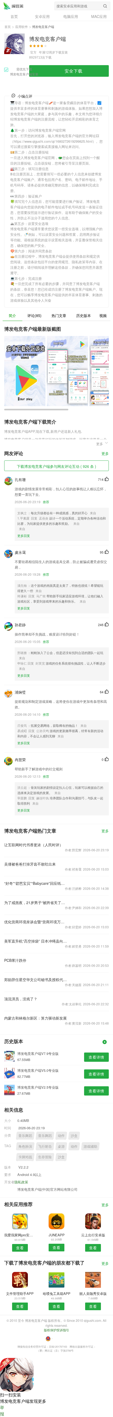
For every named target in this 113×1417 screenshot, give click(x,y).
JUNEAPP (57, 1234)
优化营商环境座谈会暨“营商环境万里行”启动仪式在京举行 (35, 921)
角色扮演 (25, 1146)
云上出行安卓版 (93, 1234)
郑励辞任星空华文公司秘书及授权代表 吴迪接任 (35, 979)
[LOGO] (13, 6)
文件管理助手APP (20, 1293)
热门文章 (59, 315)
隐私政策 (21, 1181)
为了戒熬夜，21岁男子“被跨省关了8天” (35, 902)
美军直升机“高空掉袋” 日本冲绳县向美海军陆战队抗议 (35, 941)
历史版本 (83, 315)
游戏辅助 (90, 1146)
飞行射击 (45, 1146)
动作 (61, 1135)
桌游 (61, 1146)
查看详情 (96, 1057)
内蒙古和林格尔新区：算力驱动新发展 (35, 1018)
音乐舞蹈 (25, 1135)
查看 (20, 1247)
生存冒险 (45, 1156)
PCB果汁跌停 (15, 960)
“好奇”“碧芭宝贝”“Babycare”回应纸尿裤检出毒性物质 (35, 883)
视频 (103, 315)
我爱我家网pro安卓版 (19, 1234)
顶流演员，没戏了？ (20, 998)
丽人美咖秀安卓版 (93, 1293)
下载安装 (61, 52)
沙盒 (74, 1135)
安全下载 (74, 71)
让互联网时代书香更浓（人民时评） (33, 844)
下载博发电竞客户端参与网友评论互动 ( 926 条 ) (56, 466)
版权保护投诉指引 (56, 1330)
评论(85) (34, 315)
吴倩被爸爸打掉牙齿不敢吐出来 (30, 864)
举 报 (2, 1410)
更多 (105, 454)
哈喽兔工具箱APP (56, 1293)
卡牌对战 (25, 1156)
